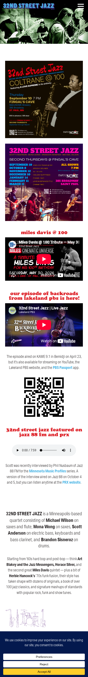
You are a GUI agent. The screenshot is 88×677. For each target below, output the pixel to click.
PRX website (71, 482)
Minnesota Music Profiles (47, 471)
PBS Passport (62, 367)
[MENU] (82, 7)
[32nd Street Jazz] (28, 6)
